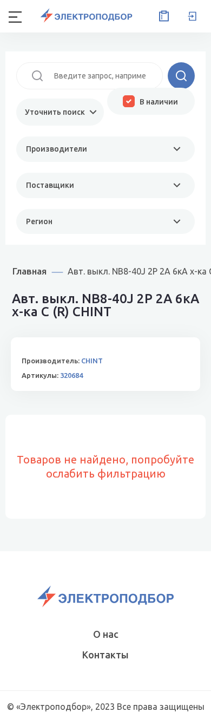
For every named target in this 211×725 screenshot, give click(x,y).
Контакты (105, 654)
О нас (105, 634)
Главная (29, 271)
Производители (56, 149)
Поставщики (50, 185)
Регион (39, 221)
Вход (192, 16)
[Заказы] (162, 16)
